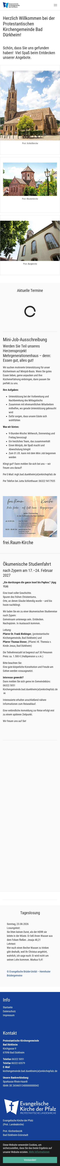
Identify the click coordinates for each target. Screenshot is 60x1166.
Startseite (8, 1007)
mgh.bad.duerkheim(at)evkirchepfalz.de (35, 474)
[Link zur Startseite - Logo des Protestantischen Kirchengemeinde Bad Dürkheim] (11, 5)
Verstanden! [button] (30, 1159)
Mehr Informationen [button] (39, 1151)
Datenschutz (9, 1011)
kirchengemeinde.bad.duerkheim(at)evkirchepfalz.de (30, 1071)
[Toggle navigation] (55, 5)
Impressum (9, 1015)
